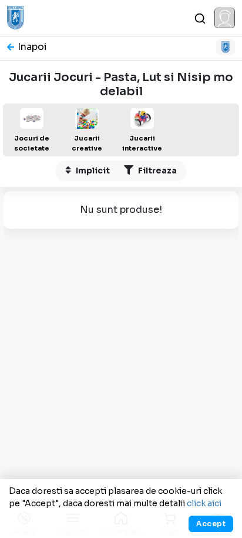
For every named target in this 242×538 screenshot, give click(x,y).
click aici (204, 503)
